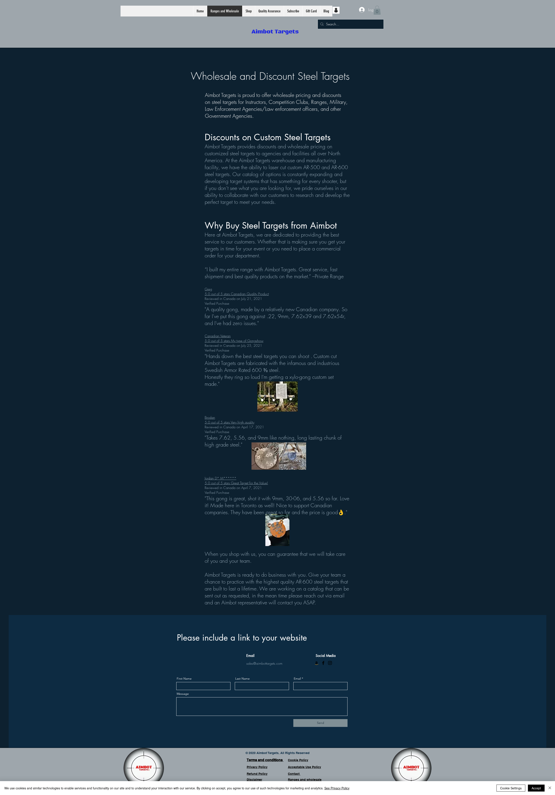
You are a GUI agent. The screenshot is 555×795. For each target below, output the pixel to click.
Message (183, 693)
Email (297, 678)
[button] (248, 11)
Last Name (242, 678)
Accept (536, 788)
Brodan (210, 417)
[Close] (549, 788)
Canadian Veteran (218, 336)
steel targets (224, 101)
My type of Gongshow (246, 340)
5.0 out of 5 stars (217, 293)
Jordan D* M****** (220, 478)
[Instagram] (330, 663)
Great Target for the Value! (249, 483)
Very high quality (242, 422)
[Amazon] (316, 663)
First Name (184, 678)
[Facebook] (323, 663)
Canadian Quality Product (249, 293)
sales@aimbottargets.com (264, 663)
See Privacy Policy (336, 788)
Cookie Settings (511, 788)
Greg (208, 289)
